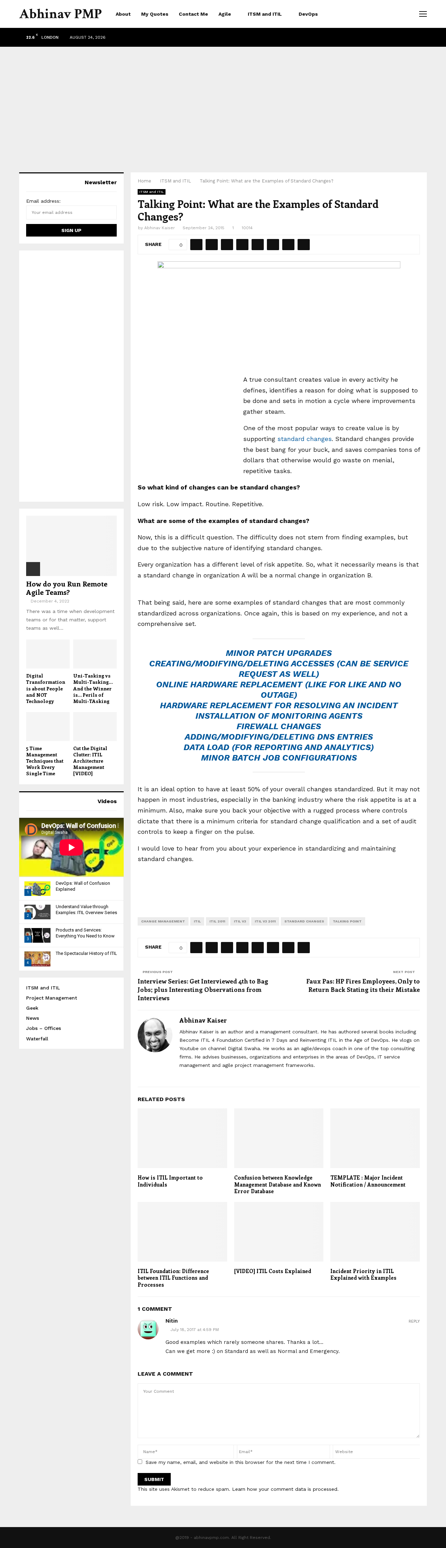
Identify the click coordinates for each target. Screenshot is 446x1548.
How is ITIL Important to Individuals (170, 1181)
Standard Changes (304, 921)
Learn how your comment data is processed (284, 1489)
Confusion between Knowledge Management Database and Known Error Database (277, 1184)
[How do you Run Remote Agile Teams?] (71, 546)
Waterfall (37, 1038)
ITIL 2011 (217, 921)
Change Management (163, 921)
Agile (224, 14)
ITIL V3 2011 (265, 921)
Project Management (51, 998)
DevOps (308, 14)
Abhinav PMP (60, 14)
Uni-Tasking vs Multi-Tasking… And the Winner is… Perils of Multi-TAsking (93, 688)
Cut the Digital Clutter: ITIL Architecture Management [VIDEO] (90, 761)
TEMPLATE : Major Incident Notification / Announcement (368, 1181)
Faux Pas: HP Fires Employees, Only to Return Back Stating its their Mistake (363, 985)
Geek (32, 1008)
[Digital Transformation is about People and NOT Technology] (48, 654)
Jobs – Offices (43, 1028)
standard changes (304, 438)
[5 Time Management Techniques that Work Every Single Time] (48, 726)
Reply (414, 1321)
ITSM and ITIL (265, 14)
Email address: (43, 201)
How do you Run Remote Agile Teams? (66, 588)
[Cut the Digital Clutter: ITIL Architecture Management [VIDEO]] (95, 726)
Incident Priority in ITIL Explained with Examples (363, 1274)
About (123, 14)
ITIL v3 (240, 921)
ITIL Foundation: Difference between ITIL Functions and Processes (173, 1277)
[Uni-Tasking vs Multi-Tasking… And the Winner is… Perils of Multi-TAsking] (95, 654)
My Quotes (154, 14)
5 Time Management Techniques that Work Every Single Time (44, 761)
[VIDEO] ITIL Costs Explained (272, 1270)
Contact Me (193, 14)
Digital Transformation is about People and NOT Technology (45, 688)
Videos (107, 801)
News (32, 1018)
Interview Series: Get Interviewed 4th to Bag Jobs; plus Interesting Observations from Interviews (203, 989)
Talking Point (347, 921)
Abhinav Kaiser (159, 227)
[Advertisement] (223, 102)
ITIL (197, 921)
